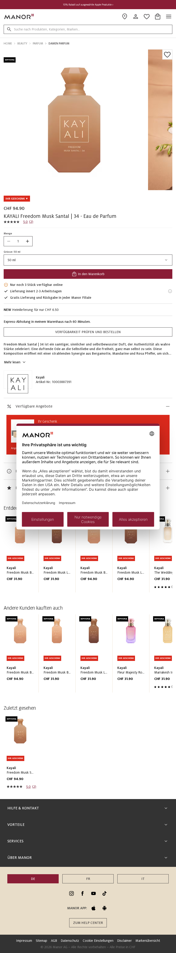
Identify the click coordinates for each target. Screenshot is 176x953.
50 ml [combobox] (12, 260)
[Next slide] (156, 555)
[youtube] (93, 893)
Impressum (24, 940)
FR (88, 879)
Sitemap (41, 940)
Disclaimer (124, 940)
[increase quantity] (27, 241)
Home (8, 43)
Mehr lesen (12, 362)
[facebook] (82, 893)
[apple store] (93, 908)
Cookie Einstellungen (98, 940)
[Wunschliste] (167, 54)
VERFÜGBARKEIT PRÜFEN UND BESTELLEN (88, 332)
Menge (8, 233)
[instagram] (71, 893)
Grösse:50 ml (12, 251)
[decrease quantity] (9, 241)
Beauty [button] (22, 43)
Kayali (40, 377)
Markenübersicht (147, 940)
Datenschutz (70, 940)
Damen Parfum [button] (59, 43)
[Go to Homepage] (19, 16)
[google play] (104, 908)
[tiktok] (104, 893)
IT (143, 879)
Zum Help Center (88, 923)
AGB (54, 940)
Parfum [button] (38, 43)
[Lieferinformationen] (170, 291)
